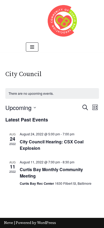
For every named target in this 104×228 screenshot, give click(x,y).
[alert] (52, 93)
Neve (8, 223)
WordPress (46, 223)
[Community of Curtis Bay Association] (62, 21)
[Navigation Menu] (32, 47)
